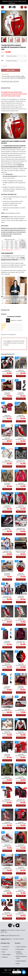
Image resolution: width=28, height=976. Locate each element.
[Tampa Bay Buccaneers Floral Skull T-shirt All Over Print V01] (7, 408)
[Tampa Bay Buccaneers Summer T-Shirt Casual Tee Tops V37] (7, 792)
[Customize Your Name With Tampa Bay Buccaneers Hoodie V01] (21, 634)
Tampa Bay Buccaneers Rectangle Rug (20, 688)
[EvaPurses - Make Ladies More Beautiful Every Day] (12, 7)
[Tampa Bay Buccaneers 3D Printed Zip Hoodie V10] (21, 566)
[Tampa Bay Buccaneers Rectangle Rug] (21, 679)
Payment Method (21, 961)
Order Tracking (6, 954)
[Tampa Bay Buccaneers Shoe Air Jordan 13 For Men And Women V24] (7, 430)
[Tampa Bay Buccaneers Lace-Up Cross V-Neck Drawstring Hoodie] (7, 769)
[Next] (24, 23)
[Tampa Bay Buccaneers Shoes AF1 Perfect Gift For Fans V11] (7, 521)
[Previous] (3, 23)
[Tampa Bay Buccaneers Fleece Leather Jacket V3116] (21, 363)
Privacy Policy (20, 949)
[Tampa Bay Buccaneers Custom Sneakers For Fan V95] (7, 905)
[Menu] (2, 7)
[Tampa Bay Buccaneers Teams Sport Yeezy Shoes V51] (21, 882)
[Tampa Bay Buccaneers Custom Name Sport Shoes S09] (21, 769)
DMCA (18, 963)
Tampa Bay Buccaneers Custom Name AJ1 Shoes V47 (21, 869)
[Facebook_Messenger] (24, 972)
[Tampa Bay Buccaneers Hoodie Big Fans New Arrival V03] (21, 476)
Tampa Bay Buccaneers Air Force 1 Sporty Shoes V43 (7, 711)
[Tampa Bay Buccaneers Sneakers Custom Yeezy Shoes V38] (7, 566)
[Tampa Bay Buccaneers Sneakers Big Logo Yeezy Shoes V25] (7, 385)
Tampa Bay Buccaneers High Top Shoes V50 (21, 711)
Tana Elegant (7, 256)
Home (2, 43)
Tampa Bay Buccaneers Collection (15, 43)
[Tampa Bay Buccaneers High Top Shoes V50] (21, 702)
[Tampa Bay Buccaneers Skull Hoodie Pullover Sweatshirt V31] (21, 408)
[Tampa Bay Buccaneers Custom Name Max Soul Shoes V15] (21, 905)
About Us (4, 949)
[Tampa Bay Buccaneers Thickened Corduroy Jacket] (21, 589)
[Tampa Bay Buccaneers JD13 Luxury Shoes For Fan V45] (7, 837)
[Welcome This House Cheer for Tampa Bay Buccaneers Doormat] (21, 543)
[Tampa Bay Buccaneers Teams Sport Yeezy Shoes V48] (7, 724)
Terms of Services (21, 946)
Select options (7, 376)
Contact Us (5, 946)
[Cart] (25, 7)
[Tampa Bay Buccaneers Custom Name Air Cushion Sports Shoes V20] (21, 611)
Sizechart (5, 957)
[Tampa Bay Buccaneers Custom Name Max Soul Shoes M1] (7, 656)
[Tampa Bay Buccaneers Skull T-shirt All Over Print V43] (7, 363)
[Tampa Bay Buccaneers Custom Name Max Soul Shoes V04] (7, 611)
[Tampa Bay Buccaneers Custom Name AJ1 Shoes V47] (21, 860)
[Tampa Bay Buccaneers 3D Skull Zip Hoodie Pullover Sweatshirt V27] (21, 837)
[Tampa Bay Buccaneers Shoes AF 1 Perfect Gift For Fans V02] (7, 860)
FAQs (3, 952)
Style (2, 55)
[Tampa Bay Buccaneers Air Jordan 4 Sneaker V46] (7, 882)
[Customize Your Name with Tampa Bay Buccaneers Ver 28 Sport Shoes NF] (21, 521)
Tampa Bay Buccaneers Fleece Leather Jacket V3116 (21, 372)
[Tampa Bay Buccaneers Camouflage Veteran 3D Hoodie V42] (7, 476)
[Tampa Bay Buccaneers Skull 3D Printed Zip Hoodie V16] (21, 656)
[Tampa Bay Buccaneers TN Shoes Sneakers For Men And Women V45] (7, 498)
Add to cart (11, 70)
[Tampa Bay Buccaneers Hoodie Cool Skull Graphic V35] (21, 724)
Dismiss (17, 3)
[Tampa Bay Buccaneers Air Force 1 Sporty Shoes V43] (7, 702)
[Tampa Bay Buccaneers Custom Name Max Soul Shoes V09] (7, 815)
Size (2, 60)
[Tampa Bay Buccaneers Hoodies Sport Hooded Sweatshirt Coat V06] (21, 815)
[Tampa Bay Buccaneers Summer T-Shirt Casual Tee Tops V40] (21, 747)
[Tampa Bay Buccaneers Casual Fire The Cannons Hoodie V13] (21, 498)
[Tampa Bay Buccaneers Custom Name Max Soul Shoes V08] (21, 430)
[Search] (22, 7)
